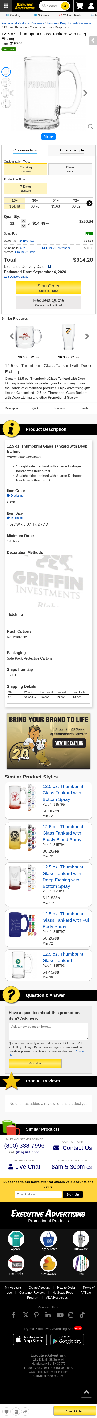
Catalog (15, 15)
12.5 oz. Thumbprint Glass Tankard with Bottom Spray (63, 793)
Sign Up (72, 1194)
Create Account (39, 1287)
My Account (13, 1287)
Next (89, 203)
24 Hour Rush (72, 15)
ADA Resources (57, 1297)
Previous (11, 336)
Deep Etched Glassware (75, 23)
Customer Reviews (32, 1292)
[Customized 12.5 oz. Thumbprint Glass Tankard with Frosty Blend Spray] (22, 837)
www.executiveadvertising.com (48, 1371)
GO (65, 6)
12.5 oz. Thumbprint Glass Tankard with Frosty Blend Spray (63, 833)
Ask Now (35, 1063)
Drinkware (37, 23)
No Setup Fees (63, 1292)
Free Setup (9, 49)
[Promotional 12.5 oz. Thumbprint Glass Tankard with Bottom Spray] (22, 797)
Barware (52, 23)
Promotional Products (15, 23)
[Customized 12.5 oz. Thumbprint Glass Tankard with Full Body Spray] (22, 924)
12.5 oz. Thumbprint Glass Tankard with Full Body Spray (66, 920)
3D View (43, 15)
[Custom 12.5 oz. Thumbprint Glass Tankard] (22, 965)
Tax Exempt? (26, 240)
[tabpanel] (28, 341)
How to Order (66, 1287)
